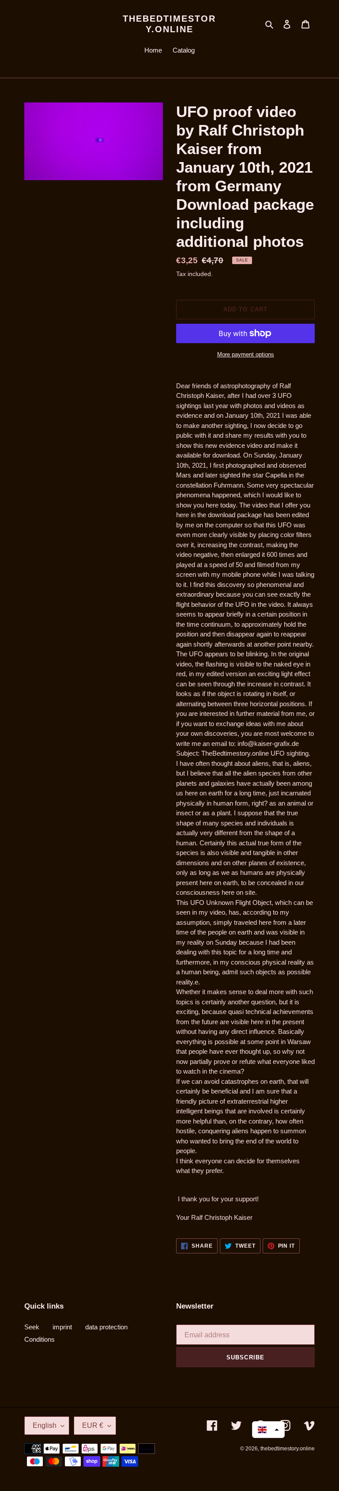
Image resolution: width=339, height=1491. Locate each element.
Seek (31, 1327)
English (44, 1425)
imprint (62, 1327)
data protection (106, 1327)
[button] (268, 1430)
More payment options (245, 354)
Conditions (39, 1339)
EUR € (92, 1425)
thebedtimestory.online (169, 24)
